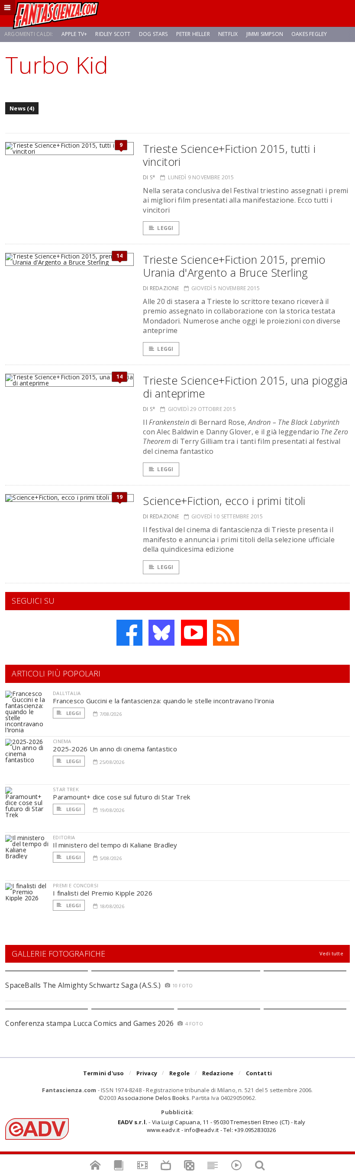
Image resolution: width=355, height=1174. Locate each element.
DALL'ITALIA (67, 693)
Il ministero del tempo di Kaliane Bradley (115, 845)
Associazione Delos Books (153, 1098)
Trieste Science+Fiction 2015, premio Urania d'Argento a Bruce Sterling (234, 266)
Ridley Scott (112, 34)
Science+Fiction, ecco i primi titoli (224, 500)
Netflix (228, 34)
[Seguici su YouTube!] (194, 632)
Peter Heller (193, 34)
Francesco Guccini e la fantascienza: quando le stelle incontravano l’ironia (163, 700)
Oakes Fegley (309, 34)
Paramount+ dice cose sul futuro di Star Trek (121, 796)
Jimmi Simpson (264, 34)
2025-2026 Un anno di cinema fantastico (115, 748)
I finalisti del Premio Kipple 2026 (102, 893)
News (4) (22, 108)
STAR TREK (66, 789)
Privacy (146, 1073)
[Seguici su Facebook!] (129, 632)
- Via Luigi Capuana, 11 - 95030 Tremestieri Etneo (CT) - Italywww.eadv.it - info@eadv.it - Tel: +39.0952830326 (211, 1126)
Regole (179, 1073)
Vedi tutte (331, 953)
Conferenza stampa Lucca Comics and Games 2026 (89, 1023)
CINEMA (62, 741)
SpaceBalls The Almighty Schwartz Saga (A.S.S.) (83, 985)
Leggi (165, 228)
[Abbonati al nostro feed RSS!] (226, 632)
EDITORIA (64, 837)
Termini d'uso (103, 1073)
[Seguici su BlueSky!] (161, 632)
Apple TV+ (74, 34)
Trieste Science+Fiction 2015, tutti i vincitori (229, 155)
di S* (149, 177)
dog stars (153, 34)
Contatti (259, 1073)
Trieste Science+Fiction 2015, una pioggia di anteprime (245, 387)
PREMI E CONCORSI (75, 885)
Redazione (218, 1073)
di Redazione (161, 288)
